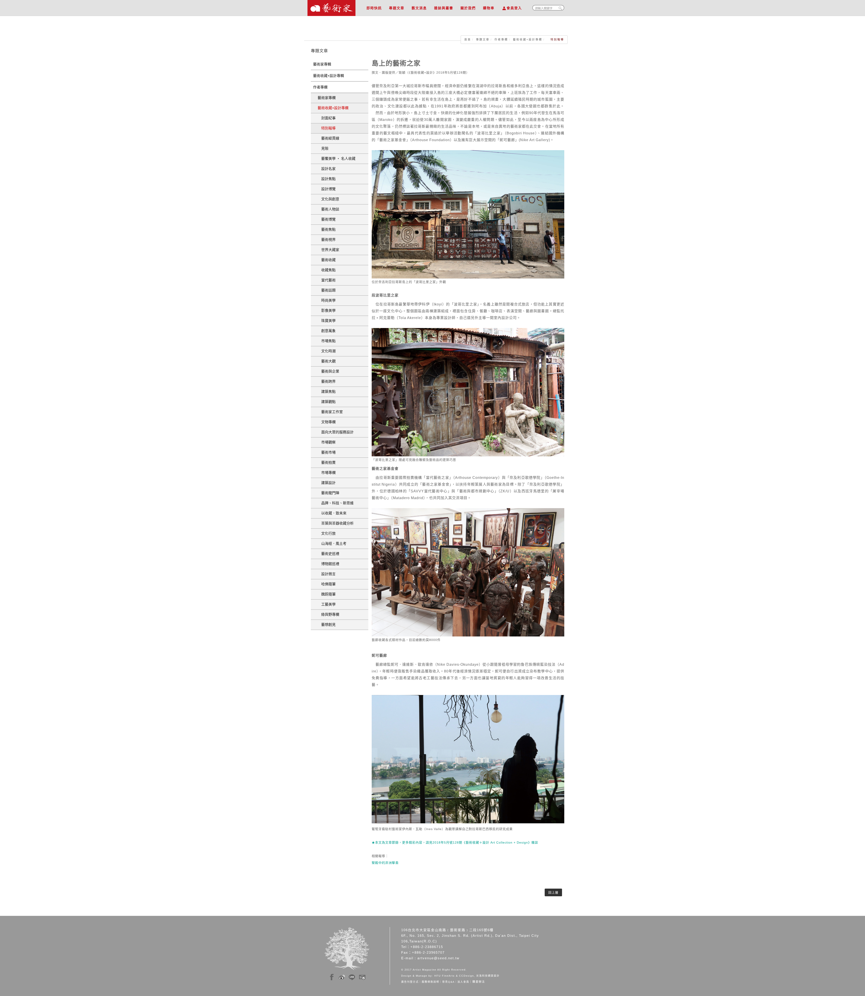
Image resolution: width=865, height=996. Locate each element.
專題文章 (396, 8)
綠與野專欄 (328, 614)
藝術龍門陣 (328, 493)
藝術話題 (327, 290)
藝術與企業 (328, 371)
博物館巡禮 (328, 564)
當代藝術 (327, 280)
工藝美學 (327, 604)
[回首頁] (331, 7)
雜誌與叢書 (443, 8)
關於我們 (468, 8)
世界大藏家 (328, 250)
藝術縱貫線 (328, 138)
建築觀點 (327, 402)
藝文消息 (419, 8)
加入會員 (463, 981)
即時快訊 (374, 8)
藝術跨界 (327, 381)
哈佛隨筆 (327, 584)
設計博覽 (327, 189)
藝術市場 (327, 452)
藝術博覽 (327, 219)
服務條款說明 (430, 981)
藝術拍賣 (327, 462)
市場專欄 (327, 473)
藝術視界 (327, 240)
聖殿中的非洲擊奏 (385, 863)
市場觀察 (327, 442)
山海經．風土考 (332, 544)
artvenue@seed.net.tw (438, 958)
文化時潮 (327, 351)
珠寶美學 (327, 321)
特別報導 (327, 128)
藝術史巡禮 (328, 554)
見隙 (323, 148)
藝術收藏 (327, 260)
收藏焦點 (327, 270)
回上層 (553, 892)
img (332, 976)
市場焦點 (327, 341)
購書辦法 (478, 981)
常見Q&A (448, 981)
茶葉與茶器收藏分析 (336, 523)
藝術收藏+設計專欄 (527, 39)
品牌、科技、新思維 (336, 503)
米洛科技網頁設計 (488, 975)
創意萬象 (327, 331)
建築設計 (327, 483)
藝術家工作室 (330, 412)
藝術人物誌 (328, 209)
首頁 (467, 39)
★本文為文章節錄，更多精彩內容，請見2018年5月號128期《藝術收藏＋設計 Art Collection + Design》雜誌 (455, 842)
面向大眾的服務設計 (336, 432)
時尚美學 (327, 300)
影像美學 (327, 310)
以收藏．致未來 (332, 513)
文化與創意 (328, 199)
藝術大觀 (327, 361)
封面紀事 (327, 118)
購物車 (488, 8)
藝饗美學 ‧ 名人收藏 (336, 159)
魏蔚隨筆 (327, 594)
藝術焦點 (327, 229)
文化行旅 (327, 533)
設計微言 (327, 574)
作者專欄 (501, 39)
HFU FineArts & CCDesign (454, 975)
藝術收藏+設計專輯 (328, 76)
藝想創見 (327, 625)
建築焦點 (327, 392)
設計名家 (327, 169)
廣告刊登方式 (410, 981)
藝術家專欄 (327, 98)
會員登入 (514, 8)
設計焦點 (327, 179)
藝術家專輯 (322, 64)
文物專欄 (327, 422)
